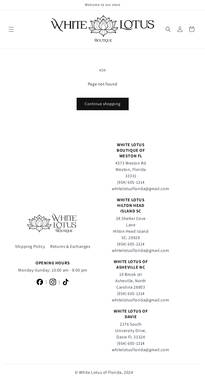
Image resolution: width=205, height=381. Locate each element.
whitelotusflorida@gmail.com (140, 188)
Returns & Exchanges (70, 246)
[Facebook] (40, 282)
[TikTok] (65, 282)
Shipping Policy (30, 246)
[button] (11, 29)
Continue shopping (103, 103)
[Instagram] (53, 282)
